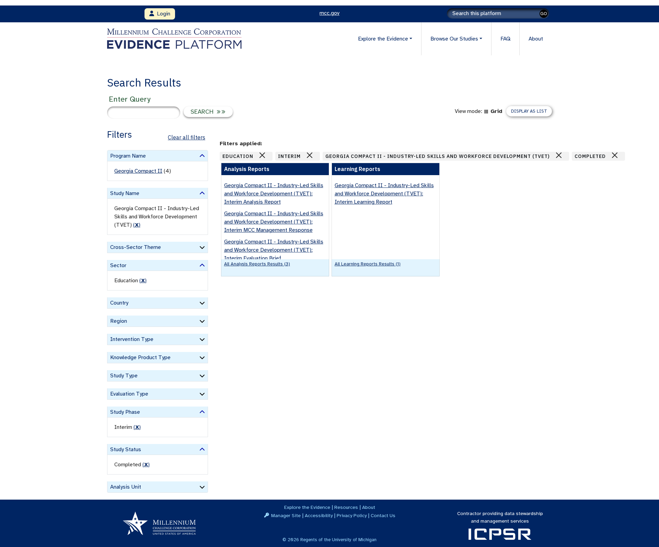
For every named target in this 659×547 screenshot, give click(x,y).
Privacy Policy (352, 515)
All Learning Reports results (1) (368, 264)
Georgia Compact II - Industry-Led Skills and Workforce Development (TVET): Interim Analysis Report (273, 193)
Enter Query (129, 99)
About (536, 38)
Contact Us (383, 515)
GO (543, 13)
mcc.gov (329, 13)
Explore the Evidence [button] (383, 38)
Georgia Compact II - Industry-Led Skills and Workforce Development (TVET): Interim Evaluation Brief (273, 250)
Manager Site (286, 515)
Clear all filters (186, 137)
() (136, 224)
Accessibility (319, 515)
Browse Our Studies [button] (454, 38)
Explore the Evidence (307, 507)
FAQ (505, 38)
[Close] (262, 155)
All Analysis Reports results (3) (257, 264)
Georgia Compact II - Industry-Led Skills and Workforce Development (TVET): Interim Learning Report (384, 193)
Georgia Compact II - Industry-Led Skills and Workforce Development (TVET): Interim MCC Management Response (273, 221)
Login (162, 13)
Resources (346, 507)
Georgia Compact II (138, 171)
